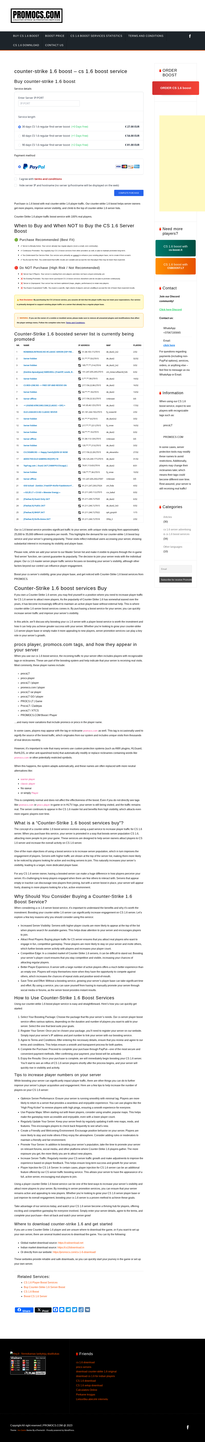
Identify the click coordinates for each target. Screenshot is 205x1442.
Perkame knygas (85, 1394)
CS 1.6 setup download (89, 1385)
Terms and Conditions (75, 323)
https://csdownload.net (70, 1242)
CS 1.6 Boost (31, 1291)
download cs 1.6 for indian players (95, 1376)
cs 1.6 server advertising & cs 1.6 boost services (177, 532)
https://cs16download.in (70, 1247)
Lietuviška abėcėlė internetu (92, 1399)
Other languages (172, 546)
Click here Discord (170, 309)
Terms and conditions (146, 36)
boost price (55, 36)
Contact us (54, 45)
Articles (167, 517)
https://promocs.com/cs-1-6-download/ (74, 1252)
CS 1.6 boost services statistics (96, 36)
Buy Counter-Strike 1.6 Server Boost (44, 1287)
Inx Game (22, 1430)
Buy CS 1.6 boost (26, 36)
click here (169, 345)
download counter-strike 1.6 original (96, 1371)
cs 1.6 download (26, 45)
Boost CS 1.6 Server (35, 1296)
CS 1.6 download (86, 1380)
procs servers (83, 1367)
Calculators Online (86, 1390)
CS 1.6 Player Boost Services (40, 1282)
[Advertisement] (182, 163)
